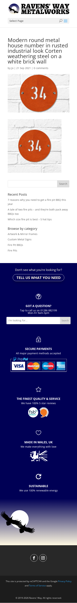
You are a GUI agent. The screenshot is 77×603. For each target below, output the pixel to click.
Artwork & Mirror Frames (22, 234)
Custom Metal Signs (20, 239)
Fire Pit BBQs (15, 245)
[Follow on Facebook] (34, 558)
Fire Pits (12, 250)
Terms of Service (37, 585)
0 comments (41, 68)
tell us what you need (38, 277)
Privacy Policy (64, 581)
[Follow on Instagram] (43, 558)
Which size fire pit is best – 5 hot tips (30, 219)
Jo (12, 68)
